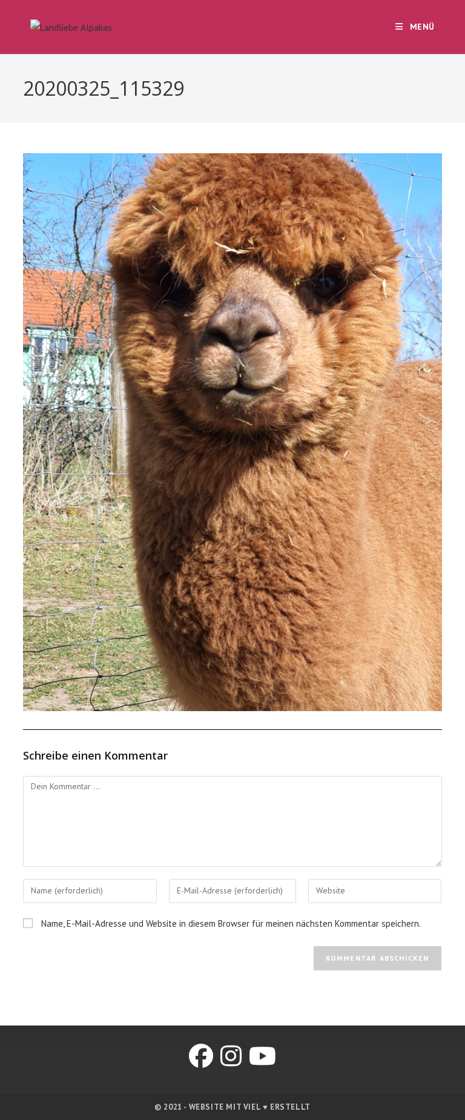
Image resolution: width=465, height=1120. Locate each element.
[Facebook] (201, 1056)
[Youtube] (262, 1056)
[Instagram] (231, 1056)
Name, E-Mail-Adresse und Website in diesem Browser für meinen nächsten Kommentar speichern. (231, 923)
